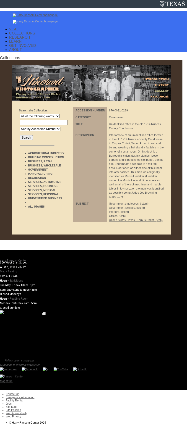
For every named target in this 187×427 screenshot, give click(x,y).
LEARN (15, 41)
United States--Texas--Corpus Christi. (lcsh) (136, 220)
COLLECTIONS (22, 33)
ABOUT (15, 50)
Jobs (9, 403)
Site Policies (13, 410)
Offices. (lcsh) (117, 216)
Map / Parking (8, 271)
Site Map (11, 407)
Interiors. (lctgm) (119, 212)
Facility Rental (14, 400)
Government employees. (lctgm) (128, 203)
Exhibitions (16, 280)
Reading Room (19, 298)
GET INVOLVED (22, 45)
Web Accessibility (16, 413)
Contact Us (12, 394)
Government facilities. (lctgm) (127, 207)
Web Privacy (13, 416)
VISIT (13, 29)
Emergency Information (20, 397)
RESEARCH (19, 37)
